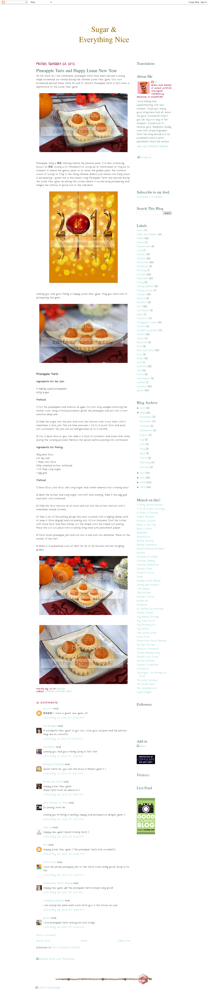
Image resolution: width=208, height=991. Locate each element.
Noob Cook (49, 862)
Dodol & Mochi (145, 572)
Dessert (141, 294)
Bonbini (141, 552)
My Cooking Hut (146, 624)
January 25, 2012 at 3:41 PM (63, 892)
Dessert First (144, 568)
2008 (143, 487)
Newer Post (43, 941)
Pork (139, 354)
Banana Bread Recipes (150, 548)
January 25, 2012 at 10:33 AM (64, 854)
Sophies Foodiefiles (147, 665)
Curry (140, 282)
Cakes (140, 238)
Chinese (141, 258)
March (143, 458)
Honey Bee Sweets (148, 584)
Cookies (49, 691)
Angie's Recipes (145, 516)
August (143, 435)
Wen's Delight (144, 692)
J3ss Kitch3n (144, 592)
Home (84, 941)
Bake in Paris (144, 528)
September (146, 430)
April (142, 453)
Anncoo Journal (146, 520)
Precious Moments (148, 649)
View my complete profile (152, 146)
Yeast (140, 390)
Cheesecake (143, 246)
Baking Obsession (147, 544)
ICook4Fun (49, 747)
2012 (143, 413)
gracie (46, 918)
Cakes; (140, 242)
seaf (139, 362)
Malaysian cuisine (147, 322)
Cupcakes (142, 278)
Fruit (69, 691)
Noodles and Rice (147, 330)
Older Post (124, 941)
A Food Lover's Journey (150, 508)
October (144, 426)
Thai (139, 370)
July (142, 439)
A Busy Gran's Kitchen (150, 504)
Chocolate (142, 262)
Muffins (141, 326)
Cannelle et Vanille (147, 556)
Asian (140, 230)
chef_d (47, 827)
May (142, 449)
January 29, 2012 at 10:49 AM (64, 927)
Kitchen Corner (145, 596)
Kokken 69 (142, 600)
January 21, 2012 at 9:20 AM (63, 773)
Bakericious (143, 536)
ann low (47, 708)
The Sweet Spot (146, 684)
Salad (140, 358)
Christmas (142, 266)
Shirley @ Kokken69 (53, 764)
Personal (142, 342)
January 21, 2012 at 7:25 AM (63, 756)
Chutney (141, 270)
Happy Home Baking (148, 580)
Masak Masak (145, 612)
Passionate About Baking (57, 883)
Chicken (141, 254)
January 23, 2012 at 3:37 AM (63, 819)
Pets (139, 346)
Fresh (140, 576)
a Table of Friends (147, 512)
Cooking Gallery (146, 560)
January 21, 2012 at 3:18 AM (63, 739)
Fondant (141, 302)
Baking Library (145, 540)
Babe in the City (146, 524)
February (145, 462)
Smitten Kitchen (145, 660)
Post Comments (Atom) (65, 947)
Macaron (142, 318)
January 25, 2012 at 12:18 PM (63, 875)
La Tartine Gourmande (150, 608)
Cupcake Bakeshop (148, 564)
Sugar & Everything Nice (104, 34)
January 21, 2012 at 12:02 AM (63, 718)
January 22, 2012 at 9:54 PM (63, 794)
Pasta (140, 338)
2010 (143, 477)
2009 (143, 482)
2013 (143, 408)
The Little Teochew (147, 680)
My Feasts (143, 628)
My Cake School (146, 620)
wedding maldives (53, 900)
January (144, 467)
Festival (60, 691)
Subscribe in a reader (149, 197)
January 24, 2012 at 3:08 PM (63, 836)
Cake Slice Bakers (147, 234)
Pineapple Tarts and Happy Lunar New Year (76, 70)
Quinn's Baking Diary (148, 652)
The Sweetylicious (147, 688)
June (142, 444)
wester (141, 382)
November (145, 421)
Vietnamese (143, 378)
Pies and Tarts (145, 350)
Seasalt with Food (147, 656)
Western (142, 386)
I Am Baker (143, 588)
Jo (155, 82)
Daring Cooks (144, 290)
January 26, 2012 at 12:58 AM (64, 910)
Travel (140, 374)
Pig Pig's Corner (146, 644)
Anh (45, 845)
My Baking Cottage (148, 616)
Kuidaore (142, 604)
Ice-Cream (143, 310)
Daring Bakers (145, 286)
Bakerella (142, 532)
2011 (142, 473)
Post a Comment (46, 935)
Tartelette (142, 668)
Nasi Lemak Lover (147, 633)
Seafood (141, 366)
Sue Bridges (50, 726)
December (145, 417)
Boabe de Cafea (53, 781)
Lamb (140, 314)
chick (139, 250)
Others (141, 334)
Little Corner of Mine (55, 802)
